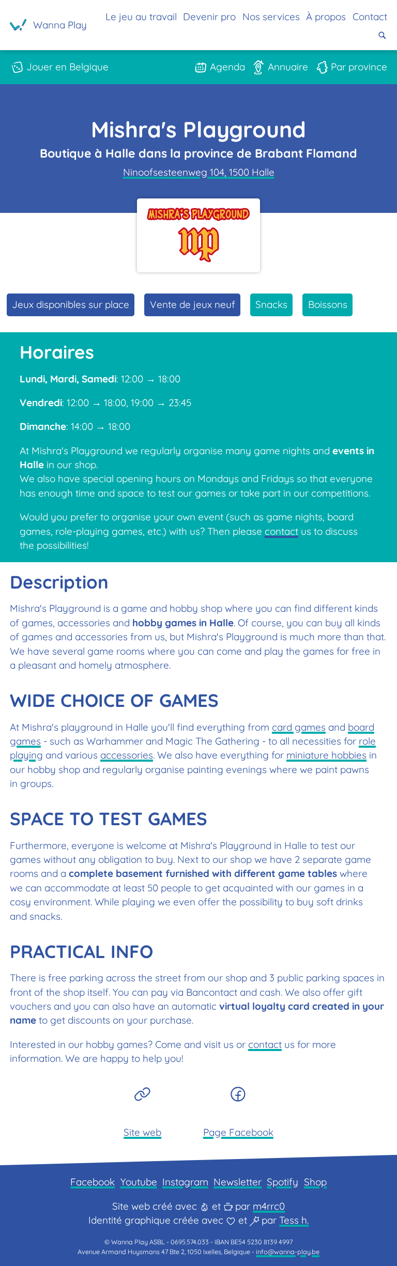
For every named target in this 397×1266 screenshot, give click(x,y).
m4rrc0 (269, 1206)
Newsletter (237, 1182)
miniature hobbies (326, 755)
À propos (326, 16)
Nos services (271, 16)
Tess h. (294, 1220)
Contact (370, 16)
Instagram (185, 1182)
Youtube (138, 1182)
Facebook (92, 1182)
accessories (126, 755)
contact (281, 531)
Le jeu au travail (141, 16)
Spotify (282, 1182)
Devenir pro (209, 16)
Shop (315, 1182)
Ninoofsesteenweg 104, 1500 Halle (198, 172)
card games (299, 727)
